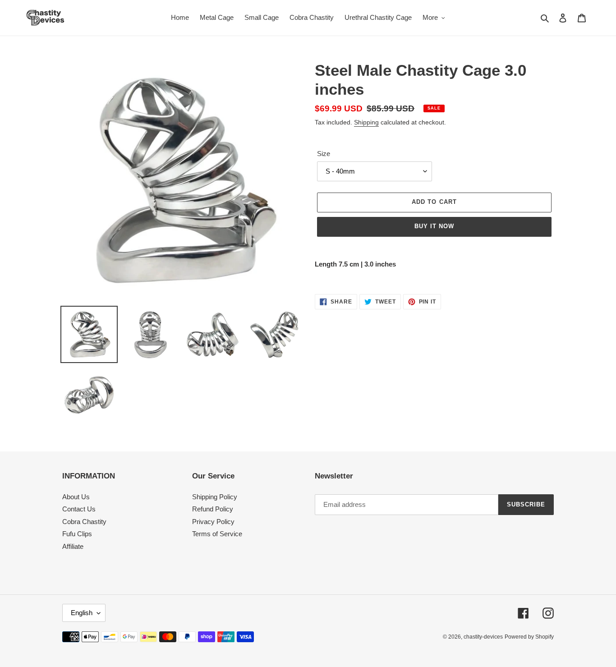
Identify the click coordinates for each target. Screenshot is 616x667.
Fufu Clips (77, 534)
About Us (76, 497)
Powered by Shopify (529, 637)
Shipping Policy (214, 497)
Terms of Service (217, 534)
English (81, 612)
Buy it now (434, 226)
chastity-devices (483, 637)
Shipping (366, 122)
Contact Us (79, 509)
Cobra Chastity (84, 521)
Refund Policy (212, 509)
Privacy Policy (213, 521)
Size (323, 153)
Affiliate (72, 546)
